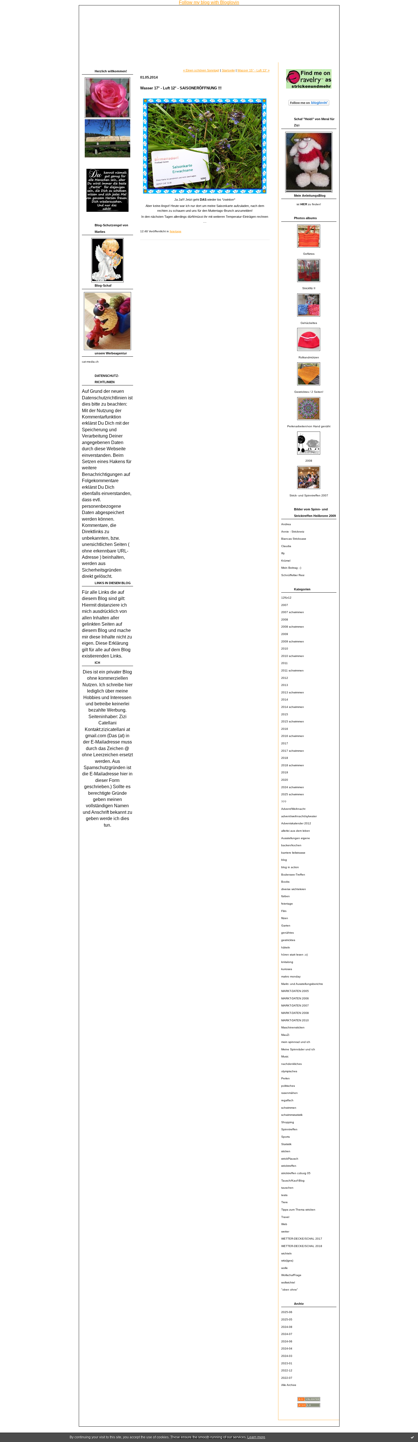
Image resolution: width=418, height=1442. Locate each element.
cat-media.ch (90, 361)
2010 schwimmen (292, 656)
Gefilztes (308, 253)
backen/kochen (291, 845)
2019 (284, 772)
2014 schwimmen (292, 706)
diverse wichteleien (293, 889)
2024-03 (286, 1355)
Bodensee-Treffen (293, 874)
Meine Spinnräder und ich (298, 1049)
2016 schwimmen (292, 736)
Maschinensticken (293, 1027)
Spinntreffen (289, 1129)
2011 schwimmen (292, 670)
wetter (285, 1231)
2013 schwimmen (292, 692)
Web (284, 1224)
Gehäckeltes (309, 322)
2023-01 (286, 1363)
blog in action (290, 867)
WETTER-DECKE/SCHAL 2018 (301, 1246)
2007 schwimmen (292, 612)
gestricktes (288, 940)
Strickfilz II (308, 288)
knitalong (287, 962)
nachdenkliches (291, 1063)
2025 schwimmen (292, 794)
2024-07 (286, 1334)
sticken (285, 1151)
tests (284, 1195)
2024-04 (286, 1348)
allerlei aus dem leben (295, 830)
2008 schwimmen (292, 626)
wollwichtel (288, 1282)
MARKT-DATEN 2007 (295, 1005)
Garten (285, 925)
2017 (284, 743)
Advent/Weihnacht (293, 808)
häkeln (285, 947)
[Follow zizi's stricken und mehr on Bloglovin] (309, 105)
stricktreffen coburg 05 (296, 1173)
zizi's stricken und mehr (118, 12)
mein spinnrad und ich (295, 1042)
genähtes (287, 932)
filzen (284, 918)
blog (284, 859)
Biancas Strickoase (293, 538)
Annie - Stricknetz (292, 531)
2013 (284, 685)
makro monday (291, 976)
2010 (284, 648)
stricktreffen (288, 1165)
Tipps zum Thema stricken (298, 1209)
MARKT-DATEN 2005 (295, 991)
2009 (284, 634)
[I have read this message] (412, 1437)
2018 (284, 757)
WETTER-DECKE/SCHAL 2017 (301, 1238)
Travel (285, 1217)
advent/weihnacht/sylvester (299, 816)
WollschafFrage (291, 1275)
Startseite (228, 70)
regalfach (287, 1100)
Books (285, 881)
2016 (284, 728)
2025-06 (286, 1312)
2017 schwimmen (292, 750)
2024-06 (286, 1341)
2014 (284, 699)
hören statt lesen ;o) (294, 954)
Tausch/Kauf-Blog (293, 1180)
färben (285, 896)
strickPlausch (289, 1158)
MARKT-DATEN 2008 (295, 1012)
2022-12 (286, 1370)
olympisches (289, 1071)
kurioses (286, 969)
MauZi (285, 1034)
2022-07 (286, 1377)
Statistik (286, 1144)
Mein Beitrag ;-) (291, 567)
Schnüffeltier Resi (292, 575)
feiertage (287, 903)
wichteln (286, 1253)
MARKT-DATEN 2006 (295, 998)
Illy (283, 553)
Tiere (284, 1202)
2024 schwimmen (292, 787)
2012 (284, 677)
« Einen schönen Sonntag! (201, 70)
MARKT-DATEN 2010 (295, 1020)
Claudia (286, 546)
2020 (284, 779)
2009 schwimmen (292, 641)
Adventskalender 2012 (296, 823)
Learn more (256, 1437)
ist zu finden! (309, 204)
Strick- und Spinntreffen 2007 (308, 495)
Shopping (287, 1122)
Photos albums (305, 218)
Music (285, 1056)
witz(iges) (287, 1260)
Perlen (285, 1078)
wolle (284, 1268)
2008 (308, 460)
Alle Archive (288, 1384)
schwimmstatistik (292, 1114)
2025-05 (286, 1319)
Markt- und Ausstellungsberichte (302, 983)
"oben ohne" (289, 1289)
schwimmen (288, 1107)
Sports (285, 1136)
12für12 (286, 597)
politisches (288, 1085)
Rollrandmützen (309, 357)
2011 (284, 663)
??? (283, 801)
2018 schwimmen (292, 765)
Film (283, 911)
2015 (284, 714)
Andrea (286, 524)
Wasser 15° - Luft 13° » (253, 70)
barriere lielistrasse (293, 852)
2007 (284, 605)
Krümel (285, 560)
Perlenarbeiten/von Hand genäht (308, 426)
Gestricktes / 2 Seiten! (308, 391)
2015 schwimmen (292, 721)
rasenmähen (289, 1092)
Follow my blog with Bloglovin (209, 2)
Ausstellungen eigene (295, 838)
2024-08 (286, 1326)
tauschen (287, 1187)
